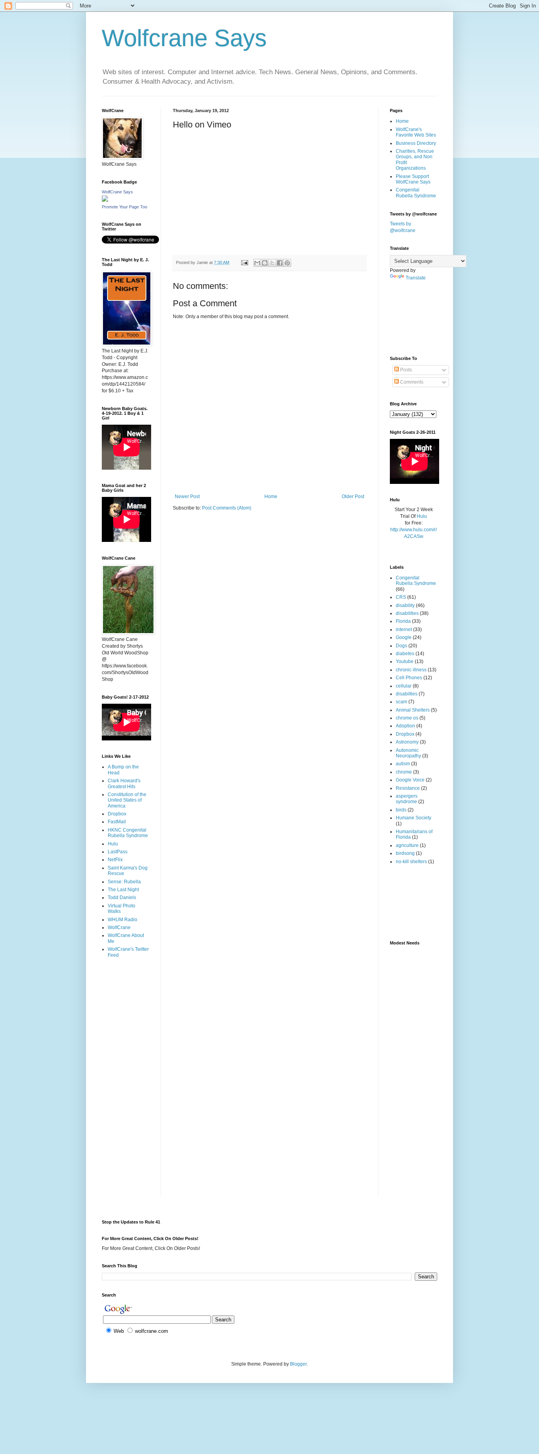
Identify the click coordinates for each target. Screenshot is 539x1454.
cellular (404, 686)
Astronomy (407, 742)
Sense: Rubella (124, 881)
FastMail (117, 821)
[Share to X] (272, 263)
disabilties (406, 694)
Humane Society (413, 818)
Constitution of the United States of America (127, 800)
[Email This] (257, 263)
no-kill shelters (411, 861)
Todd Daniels (122, 897)
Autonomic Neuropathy (408, 753)
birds (401, 810)
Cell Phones (409, 677)
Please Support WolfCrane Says (413, 179)
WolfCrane (119, 927)
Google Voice (410, 780)
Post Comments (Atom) (226, 508)
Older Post (353, 496)
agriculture (407, 845)
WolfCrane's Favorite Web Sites (416, 132)
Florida (403, 621)
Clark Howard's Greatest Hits (124, 783)
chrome (404, 772)
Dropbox (117, 814)
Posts (405, 370)
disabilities (407, 613)
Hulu (113, 844)
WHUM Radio (122, 919)
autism (403, 763)
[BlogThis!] (265, 263)
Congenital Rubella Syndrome (416, 192)
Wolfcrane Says (184, 38)
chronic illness (411, 670)
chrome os (407, 718)
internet (404, 629)
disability (405, 605)
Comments (411, 382)
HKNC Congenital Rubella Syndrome (128, 832)
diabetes (405, 653)
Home (270, 496)
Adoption (405, 726)
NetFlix (115, 859)
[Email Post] (244, 262)
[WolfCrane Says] (105, 200)
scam (401, 702)
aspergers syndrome (406, 798)
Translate (416, 278)
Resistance (408, 788)
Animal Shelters (413, 710)
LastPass (117, 851)
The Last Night (123, 889)
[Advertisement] (126, 995)
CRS (401, 597)
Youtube (405, 661)
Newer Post (187, 496)
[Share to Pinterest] (287, 263)
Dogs (401, 645)
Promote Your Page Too (124, 206)
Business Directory (416, 143)
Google (404, 637)
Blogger (298, 1364)
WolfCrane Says (117, 191)
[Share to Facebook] (280, 263)
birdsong (405, 853)
